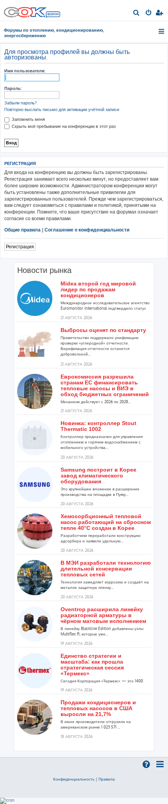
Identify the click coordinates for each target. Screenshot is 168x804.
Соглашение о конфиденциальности (87, 230)
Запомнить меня (28, 119)
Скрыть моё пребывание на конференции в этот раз (63, 126)
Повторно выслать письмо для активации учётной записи (61, 109)
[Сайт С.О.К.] (32, 10)
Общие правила (22, 230)
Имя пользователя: (24, 71)
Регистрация (20, 246)
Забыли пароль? (20, 103)
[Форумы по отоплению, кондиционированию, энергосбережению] (52, 15)
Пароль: (12, 88)
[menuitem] (136, 13)
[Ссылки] (162, 31)
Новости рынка (44, 270)
